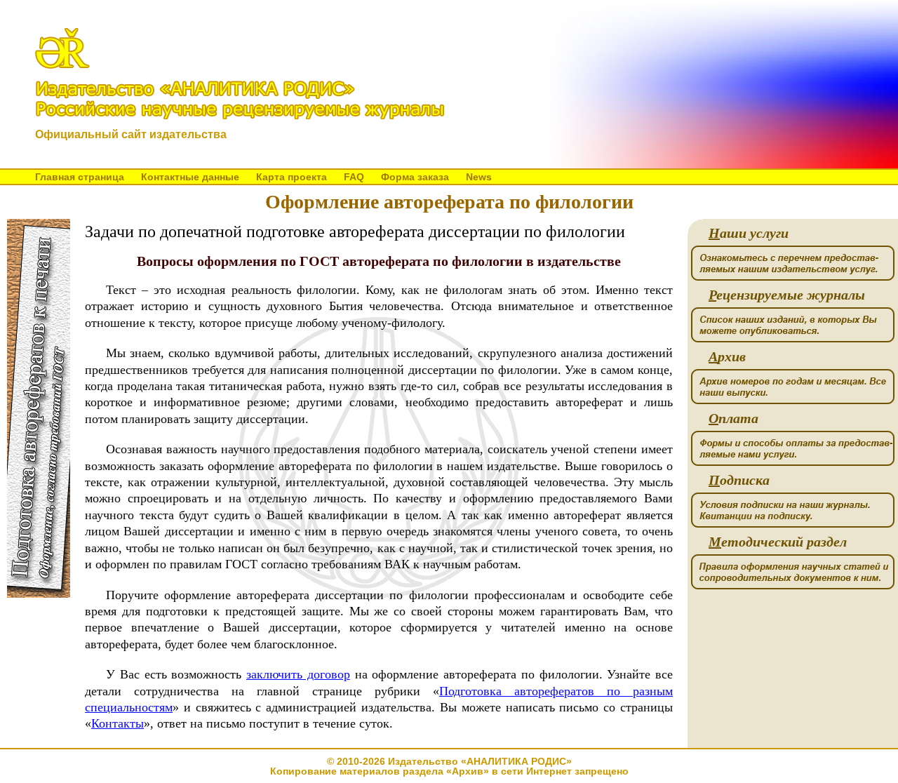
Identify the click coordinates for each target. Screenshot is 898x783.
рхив (727, 356)
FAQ (354, 176)
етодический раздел (778, 542)
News (479, 176)
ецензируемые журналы (787, 295)
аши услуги (749, 233)
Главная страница (79, 176)
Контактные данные (190, 176)
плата (733, 418)
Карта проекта (291, 176)
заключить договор (298, 674)
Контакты (117, 723)
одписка (739, 480)
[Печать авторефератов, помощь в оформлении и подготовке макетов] (38, 594)
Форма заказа (415, 176)
